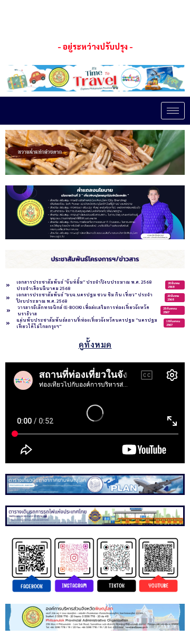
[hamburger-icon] (173, 110)
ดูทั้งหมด (95, 344)
